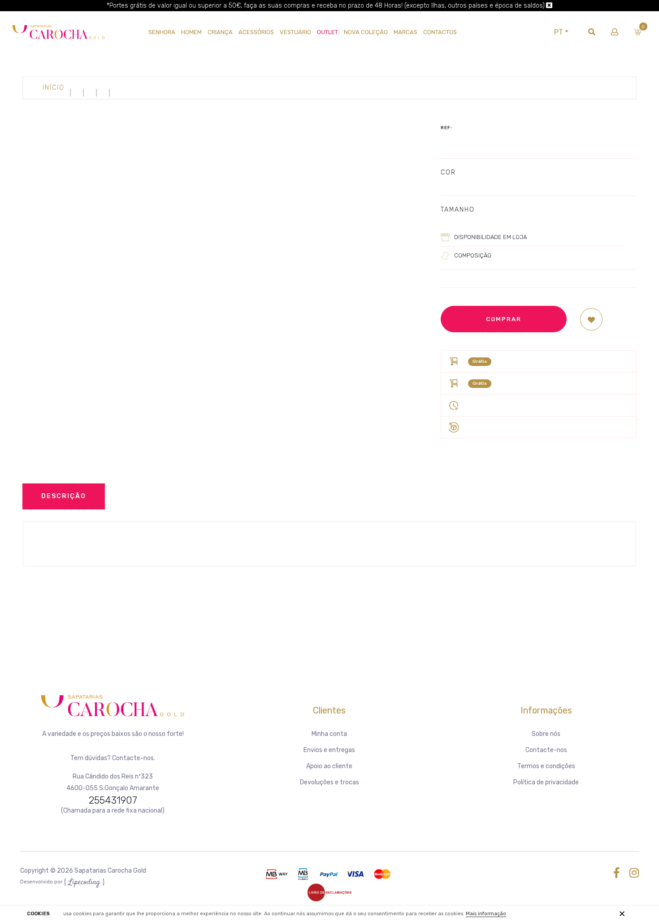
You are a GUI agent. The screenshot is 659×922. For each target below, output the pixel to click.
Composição (472, 255)
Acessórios (256, 32)
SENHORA (161, 32)
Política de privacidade (546, 782)
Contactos (440, 32)
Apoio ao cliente (329, 766)
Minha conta (329, 734)
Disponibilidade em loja (490, 237)
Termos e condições (546, 766)
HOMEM (191, 32)
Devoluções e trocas (329, 782)
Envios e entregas (329, 750)
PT (558, 32)
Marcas (405, 32)
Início (54, 87)
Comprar (503, 319)
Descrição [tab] (63, 496)
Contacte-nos (546, 750)
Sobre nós (546, 734)
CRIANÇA (220, 32)
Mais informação (486, 914)
